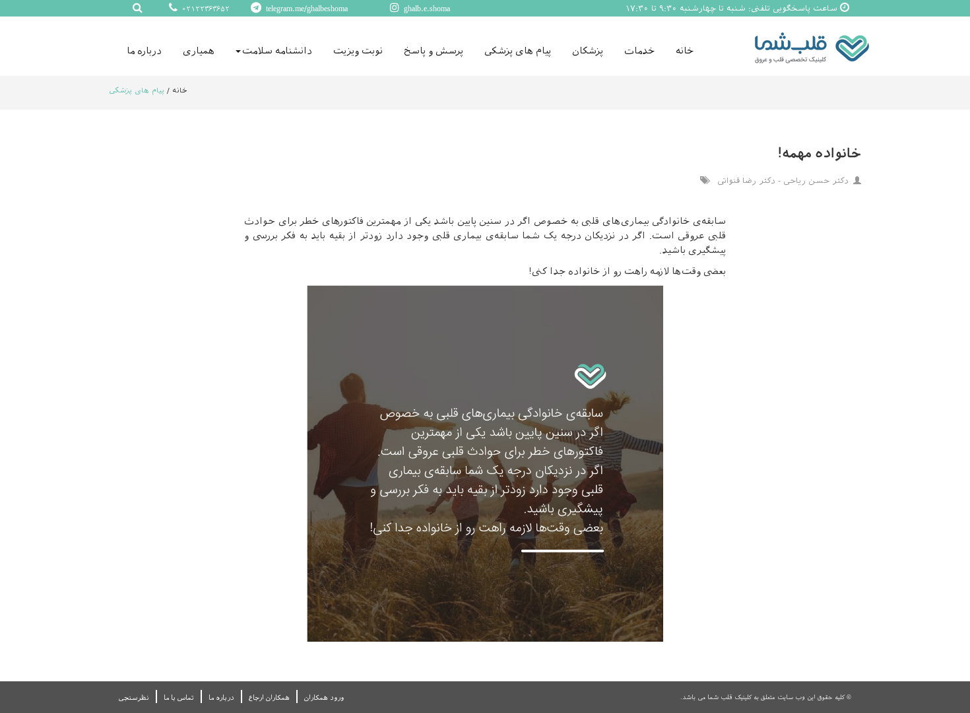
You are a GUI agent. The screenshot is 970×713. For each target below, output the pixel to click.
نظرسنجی (134, 697)
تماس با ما (179, 697)
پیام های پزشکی (517, 51)
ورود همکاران (324, 697)
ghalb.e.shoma (425, 8)
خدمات (639, 51)
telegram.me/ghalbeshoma (305, 8)
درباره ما (144, 51)
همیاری (198, 51)
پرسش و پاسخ (433, 51)
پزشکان (587, 51)
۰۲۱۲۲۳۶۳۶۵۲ (204, 9)
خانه (685, 51)
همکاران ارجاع (269, 697)
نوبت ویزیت (358, 51)
